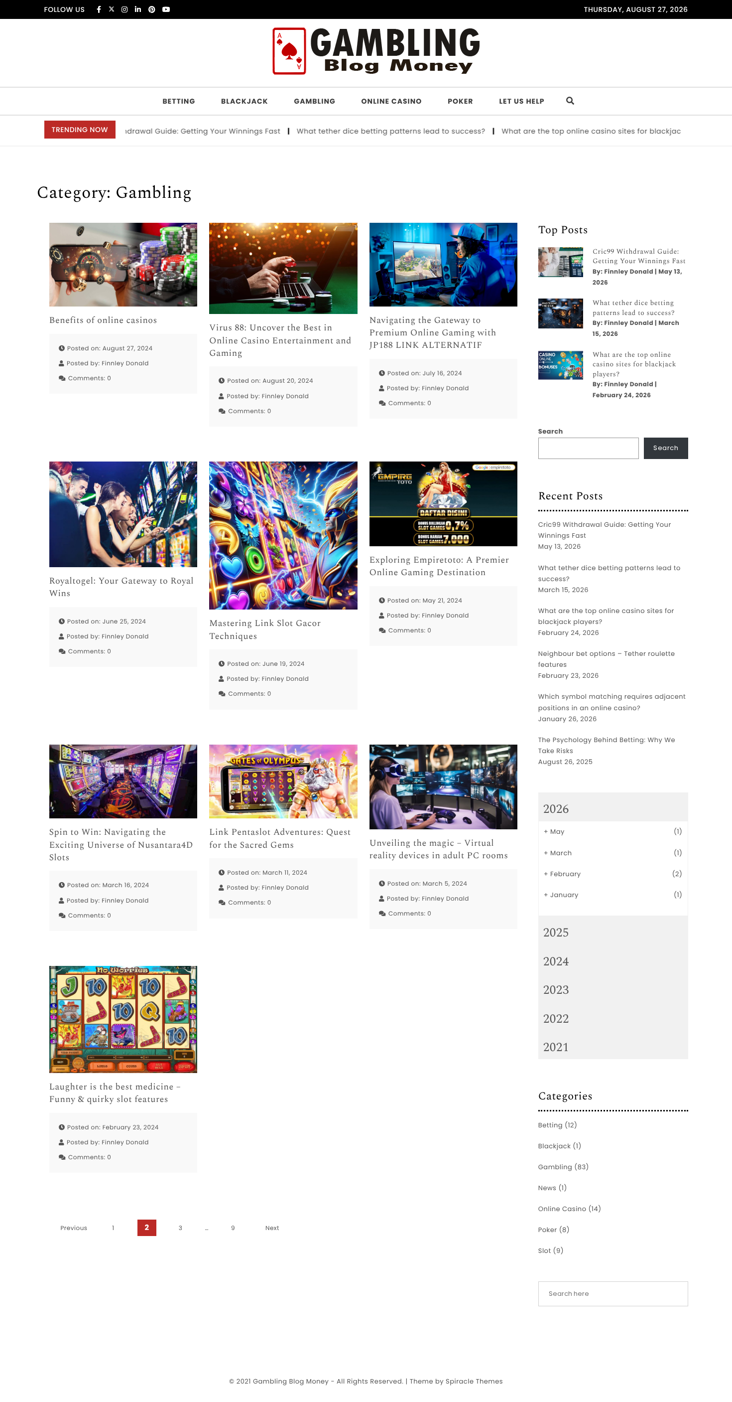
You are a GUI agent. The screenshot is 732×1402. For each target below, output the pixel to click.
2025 (556, 933)
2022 (556, 1019)
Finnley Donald (125, 363)
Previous (73, 1228)
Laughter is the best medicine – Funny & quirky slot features (115, 1093)
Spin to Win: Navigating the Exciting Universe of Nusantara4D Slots (121, 845)
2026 (556, 809)
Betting (178, 101)
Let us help (521, 101)
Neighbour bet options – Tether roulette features (606, 659)
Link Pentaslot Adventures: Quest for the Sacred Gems (280, 838)
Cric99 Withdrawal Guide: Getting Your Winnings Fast (151, 131)
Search (550, 431)
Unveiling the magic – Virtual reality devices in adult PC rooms (438, 849)
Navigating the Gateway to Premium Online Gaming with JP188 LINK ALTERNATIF (432, 333)
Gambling (315, 101)
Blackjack (244, 101)
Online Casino (392, 101)
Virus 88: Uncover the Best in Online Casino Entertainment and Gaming (280, 341)
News (547, 1188)
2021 (556, 1047)
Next (272, 1228)
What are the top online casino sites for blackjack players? (579, 131)
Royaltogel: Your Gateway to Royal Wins (121, 587)
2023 (556, 990)
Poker (460, 101)
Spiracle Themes (474, 1381)
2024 (556, 961)
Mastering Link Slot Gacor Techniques (265, 630)
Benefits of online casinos (103, 320)
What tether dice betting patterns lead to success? (360, 131)
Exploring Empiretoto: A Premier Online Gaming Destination (439, 566)
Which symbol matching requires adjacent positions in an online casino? (612, 702)
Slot (544, 1250)
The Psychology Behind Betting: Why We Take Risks (606, 745)
